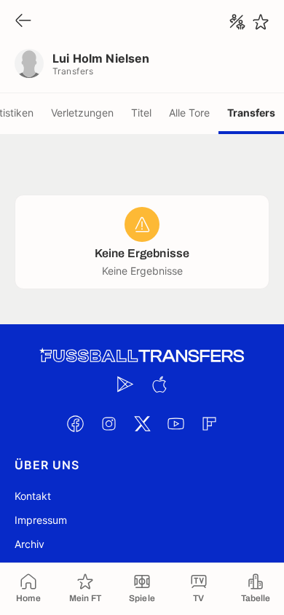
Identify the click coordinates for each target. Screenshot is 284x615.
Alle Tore (189, 112)
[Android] (125, 384)
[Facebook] (75, 423)
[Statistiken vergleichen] (237, 22)
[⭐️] (260, 22)
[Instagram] (108, 423)
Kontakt (33, 496)
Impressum (41, 520)
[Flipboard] (209, 423)
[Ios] (159, 384)
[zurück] (23, 21)
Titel (141, 112)
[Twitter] (142, 423)
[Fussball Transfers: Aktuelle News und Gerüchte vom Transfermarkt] (142, 356)
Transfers (251, 112)
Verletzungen (82, 112)
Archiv (29, 544)
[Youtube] (175, 423)
